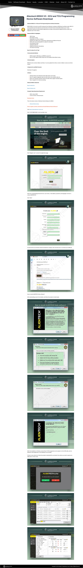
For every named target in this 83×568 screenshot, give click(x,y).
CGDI (46, 2)
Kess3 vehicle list (30, 85)
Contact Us (71, 2)
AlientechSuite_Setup (34, 103)
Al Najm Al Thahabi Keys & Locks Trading (65, 566)
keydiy (34, 2)
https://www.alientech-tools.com (36, 109)
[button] (11, 35)
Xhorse (29, 2)
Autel (57, 2)
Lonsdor (40, 2)
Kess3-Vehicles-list (31, 88)
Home (10, 2)
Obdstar (52, 2)
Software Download (19, 2)
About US (63, 2)
